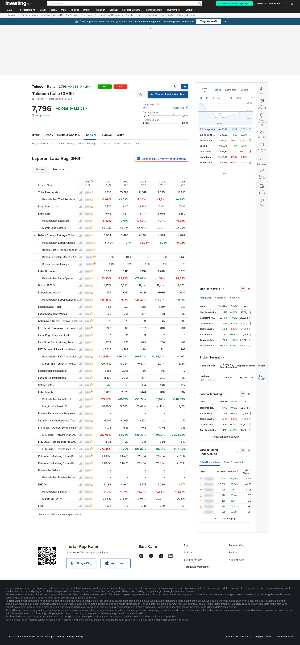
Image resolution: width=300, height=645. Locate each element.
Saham (11, 15)
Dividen (128, 143)
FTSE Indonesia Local (210, 140)
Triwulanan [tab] (59, 169)
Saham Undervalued (186, 15)
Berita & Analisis (68, 135)
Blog (186, 545)
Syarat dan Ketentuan (237, 636)
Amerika (130, 15)
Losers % (235, 297)
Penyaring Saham (153, 10)
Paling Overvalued (233, 462)
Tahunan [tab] (40, 169)
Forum (120, 135)
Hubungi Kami (236, 559)
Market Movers (209, 289)
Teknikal (106, 135)
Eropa (139, 15)
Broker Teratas (209, 357)
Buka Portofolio (193, 559)
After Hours (86, 15)
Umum (36, 135)
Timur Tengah (151, 15)
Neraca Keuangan (88, 143)
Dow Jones (205, 151)
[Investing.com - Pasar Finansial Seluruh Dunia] (19, 3)
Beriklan (233, 552)
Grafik (49, 135)
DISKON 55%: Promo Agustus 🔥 (234, 3)
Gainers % (220, 297)
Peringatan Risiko (285, 636)
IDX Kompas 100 (207, 135)
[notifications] (286, 3)
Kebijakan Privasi (262, 636)
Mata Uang (204, 89)
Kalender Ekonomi (131, 10)
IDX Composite (207, 129)
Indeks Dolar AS (207, 162)
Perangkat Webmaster (197, 566)
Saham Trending (210, 394)
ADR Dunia (100, 15)
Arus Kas (105, 143)
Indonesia (45, 15)
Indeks (217, 89)
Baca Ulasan (261, 377)
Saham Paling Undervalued (208, 452)
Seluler (188, 552)
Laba (138, 143)
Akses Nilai (178, 107)
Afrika (171, 15)
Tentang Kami (236, 545)
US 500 (203, 146)
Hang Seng (205, 157)
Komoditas (230, 89)
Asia (163, 15)
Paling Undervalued (209, 462)
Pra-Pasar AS (71, 15)
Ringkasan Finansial (42, 143)
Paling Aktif (205, 297)
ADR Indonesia (115, 15)
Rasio (117, 143)
